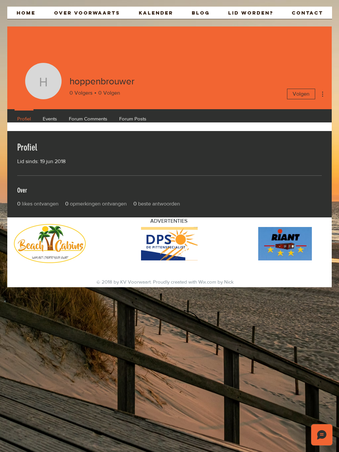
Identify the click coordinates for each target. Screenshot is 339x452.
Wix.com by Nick (216, 282)
